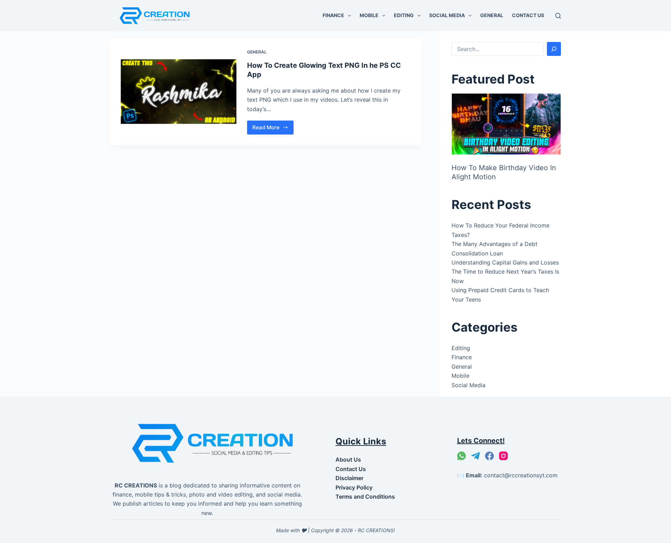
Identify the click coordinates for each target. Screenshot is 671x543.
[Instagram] (503, 455)
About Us (348, 459)
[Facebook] (489, 455)
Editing (404, 15)
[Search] (558, 16)
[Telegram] (475, 455)
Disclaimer (349, 478)
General (491, 15)
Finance (333, 15)
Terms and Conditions (365, 496)
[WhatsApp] (461, 455)
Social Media (447, 15)
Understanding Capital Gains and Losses (505, 262)
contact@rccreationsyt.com (520, 475)
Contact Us (528, 15)
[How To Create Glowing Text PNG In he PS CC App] (179, 91)
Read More (271, 129)
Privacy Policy (354, 487)
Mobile (369, 15)
